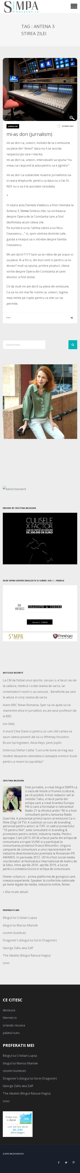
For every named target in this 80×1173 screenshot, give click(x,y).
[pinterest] (73, 1162)
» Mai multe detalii (15, 892)
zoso (6, 963)
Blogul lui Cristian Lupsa (20, 918)
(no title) (9, 724)
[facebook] (58, 1162)
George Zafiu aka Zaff (18, 948)
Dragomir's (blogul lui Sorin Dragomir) (30, 940)
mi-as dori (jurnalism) (29, 134)
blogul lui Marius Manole (20, 925)
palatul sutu (11, 1033)
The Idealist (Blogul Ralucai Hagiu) (27, 955)
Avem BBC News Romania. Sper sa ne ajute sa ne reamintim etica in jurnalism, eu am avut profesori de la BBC (39, 710)
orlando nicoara (14, 1025)
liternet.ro (10, 1018)
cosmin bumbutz (14, 933)
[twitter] (66, 1162)
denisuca (9, 1010)
